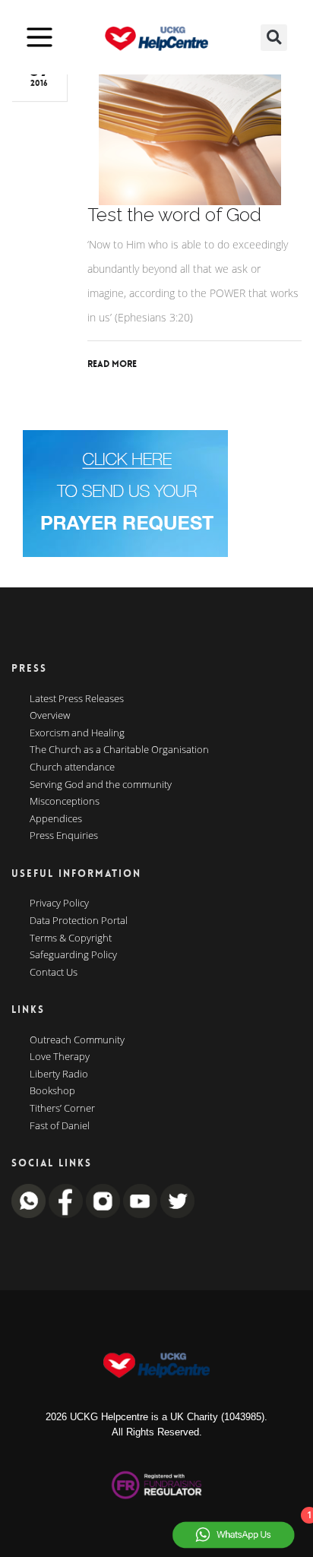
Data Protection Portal (79, 921)
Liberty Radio (59, 1074)
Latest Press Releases (77, 699)
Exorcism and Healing (77, 733)
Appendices (56, 819)
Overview (50, 716)
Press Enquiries (64, 836)
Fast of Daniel (60, 1126)
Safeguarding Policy (73, 955)
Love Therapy (60, 1057)
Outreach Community (77, 1040)
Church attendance (72, 767)
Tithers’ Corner (62, 1109)
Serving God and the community (101, 785)
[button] (274, 37)
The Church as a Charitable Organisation (119, 750)
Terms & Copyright (71, 938)
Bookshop (52, 1091)
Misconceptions (65, 802)
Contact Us (53, 973)
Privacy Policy (59, 903)
